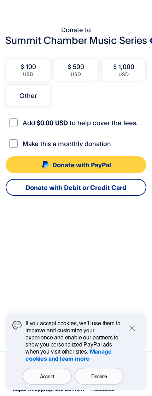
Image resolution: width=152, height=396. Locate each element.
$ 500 (76, 70)
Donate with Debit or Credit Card (76, 187)
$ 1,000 (123, 70)
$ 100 (28, 70)
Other (28, 95)
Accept (47, 376)
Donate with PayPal (81, 165)
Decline (99, 376)
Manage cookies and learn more (68, 355)
